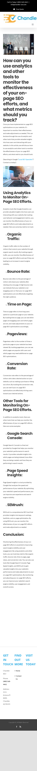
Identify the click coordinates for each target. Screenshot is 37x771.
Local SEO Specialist (25, 159)
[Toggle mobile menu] (33, 24)
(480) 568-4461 (22, 2)
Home (18, 671)
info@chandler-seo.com (18, 4)
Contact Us (18, 677)
